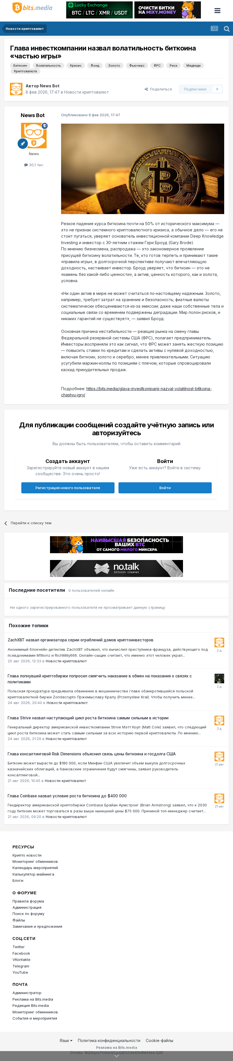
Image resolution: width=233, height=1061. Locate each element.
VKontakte (21, 959)
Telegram (21, 966)
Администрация (27, 907)
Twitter (19, 946)
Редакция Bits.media (31, 1005)
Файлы (19, 920)
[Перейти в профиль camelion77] (219, 678)
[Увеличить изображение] (142, 168)
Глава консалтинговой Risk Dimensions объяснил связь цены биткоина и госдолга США (92, 754)
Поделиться (160, 89)
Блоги (18, 880)
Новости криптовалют (86, 92)
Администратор (27, 992)
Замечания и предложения (37, 926)
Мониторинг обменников (35, 861)
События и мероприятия (35, 1018)
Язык (65, 1040)
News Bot (49, 85)
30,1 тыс (35, 164)
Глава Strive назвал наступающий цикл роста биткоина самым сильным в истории (88, 718)
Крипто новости (27, 855)
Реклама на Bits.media (33, 999)
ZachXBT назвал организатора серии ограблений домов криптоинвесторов (80, 640)
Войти (165, 487)
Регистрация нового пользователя (68, 487)
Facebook (21, 953)
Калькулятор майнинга (33, 874)
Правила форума (28, 901)
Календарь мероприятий (35, 867)
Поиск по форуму (28, 913)
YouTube (20, 972)
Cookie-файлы (159, 1040)
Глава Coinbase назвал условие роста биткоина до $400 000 (67, 796)
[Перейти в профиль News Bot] (16, 89)
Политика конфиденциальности (109, 1040)
